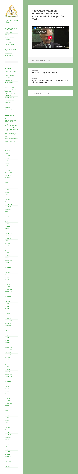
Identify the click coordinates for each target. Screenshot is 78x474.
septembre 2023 (8, 238)
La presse (8, 39)
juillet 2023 (7, 243)
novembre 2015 (8, 459)
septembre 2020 (8, 325)
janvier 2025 (7, 199)
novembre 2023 (8, 233)
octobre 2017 (8, 408)
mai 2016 (7, 444)
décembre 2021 (8, 289)
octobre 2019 (8, 352)
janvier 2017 (7, 427)
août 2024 (7, 211)
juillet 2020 (7, 330)
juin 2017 (7, 415)
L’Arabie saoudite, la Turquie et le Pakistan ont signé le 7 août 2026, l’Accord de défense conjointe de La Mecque (11, 141)
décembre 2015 (8, 456)
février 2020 (7, 342)
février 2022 (7, 284)
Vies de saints (8, 109)
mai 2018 (7, 391)
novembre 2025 (8, 175)
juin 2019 (7, 359)
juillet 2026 (7, 156)
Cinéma (6, 77)
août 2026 (7, 153)
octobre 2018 (8, 379)
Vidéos (6, 107)
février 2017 (7, 425)
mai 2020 (7, 335)
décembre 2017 (8, 403)
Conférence (7, 80)
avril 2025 (7, 192)
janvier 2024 (7, 228)
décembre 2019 (8, 347)
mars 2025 (7, 194)
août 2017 (7, 410)
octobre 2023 (8, 236)
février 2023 (7, 255)
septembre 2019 (8, 354)
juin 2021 (7, 303)
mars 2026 (7, 165)
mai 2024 (7, 219)
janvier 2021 (7, 316)
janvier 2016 (7, 454)
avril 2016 (7, 447)
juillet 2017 (7, 413)
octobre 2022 (8, 265)
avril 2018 (7, 393)
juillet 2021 (7, 301)
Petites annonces (8, 32)
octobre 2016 (8, 434)
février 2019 (7, 369)
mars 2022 (7, 282)
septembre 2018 (8, 381)
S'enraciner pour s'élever (11, 21)
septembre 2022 (8, 267)
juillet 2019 (7, 357)
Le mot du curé (8, 97)
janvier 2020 (7, 345)
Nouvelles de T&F (9, 55)
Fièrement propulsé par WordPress (40, 93)
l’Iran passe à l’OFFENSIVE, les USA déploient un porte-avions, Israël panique (11, 125)
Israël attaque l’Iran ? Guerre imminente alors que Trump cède (11, 135)
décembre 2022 (8, 260)
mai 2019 (7, 362)
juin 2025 (7, 187)
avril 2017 (7, 420)
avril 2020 (7, 337)
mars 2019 (7, 367)
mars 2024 (7, 223)
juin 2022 (7, 274)
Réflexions (7, 105)
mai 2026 (7, 160)
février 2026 (7, 168)
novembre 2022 (8, 262)
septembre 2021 (8, 296)
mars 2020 (7, 340)
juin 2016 (7, 442)
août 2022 (7, 270)
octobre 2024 (8, 206)
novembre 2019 (8, 350)
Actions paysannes (10, 42)
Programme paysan (10, 46)
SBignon (43, 60)
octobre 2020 (8, 323)
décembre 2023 (8, 231)
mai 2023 (7, 248)
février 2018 (7, 398)
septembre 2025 (8, 180)
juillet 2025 (7, 185)
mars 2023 (7, 253)
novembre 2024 (8, 204)
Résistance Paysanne (9, 37)
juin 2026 (7, 158)
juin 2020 (7, 333)
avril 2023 (7, 250)
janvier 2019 (7, 371)
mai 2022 (7, 277)
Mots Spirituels (8, 100)
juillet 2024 (7, 214)
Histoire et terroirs (9, 82)
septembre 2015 (8, 464)
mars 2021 (7, 311)
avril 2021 (7, 308)
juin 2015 (7, 468)
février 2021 (7, 313)
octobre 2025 (8, 177)
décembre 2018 (8, 374)
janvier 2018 (7, 400)
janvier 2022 (7, 286)
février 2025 (7, 197)
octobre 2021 (8, 294)
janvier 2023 (7, 257)
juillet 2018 (7, 386)
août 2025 (7, 182)
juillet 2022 (7, 272)
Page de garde (8, 102)
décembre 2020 (8, 318)
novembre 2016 (8, 432)
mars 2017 (7, 422)
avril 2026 (7, 163)
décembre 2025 (8, 172)
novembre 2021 (8, 291)
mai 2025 (7, 189)
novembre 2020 (8, 320)
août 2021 (7, 299)
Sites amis (7, 34)
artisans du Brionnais (10, 75)
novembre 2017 (8, 405)
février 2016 (7, 451)
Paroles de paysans (10, 44)
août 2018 (7, 383)
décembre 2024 (8, 202)
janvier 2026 (7, 170)
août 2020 (7, 328)
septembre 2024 (8, 209)
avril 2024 (7, 221)
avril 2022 (7, 279)
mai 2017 (7, 417)
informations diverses (10, 85)
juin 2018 (7, 388)
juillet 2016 (7, 439)
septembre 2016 (8, 437)
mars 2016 (7, 449)
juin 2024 (7, 216)
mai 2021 (7, 306)
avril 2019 (7, 364)
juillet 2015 (7, 466)
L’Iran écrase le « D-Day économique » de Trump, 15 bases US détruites (11, 120)
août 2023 (7, 240)
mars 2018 (7, 396)
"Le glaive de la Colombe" (11, 71)
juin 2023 (7, 245)
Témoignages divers (9, 53)
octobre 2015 (8, 461)
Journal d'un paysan (9, 87)
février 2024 (7, 226)
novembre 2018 (8, 376)
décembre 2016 (8, 430)
